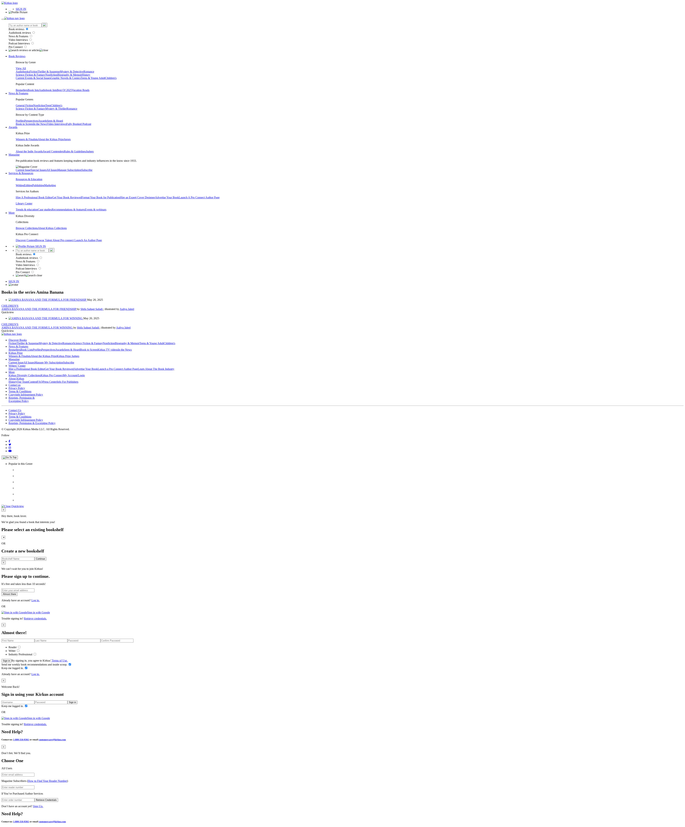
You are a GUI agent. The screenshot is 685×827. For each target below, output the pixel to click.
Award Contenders (53, 151)
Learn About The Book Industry (156, 368)
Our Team (22, 381)
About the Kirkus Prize (51, 139)
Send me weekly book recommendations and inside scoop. (34, 664)
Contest (32, 381)
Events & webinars (95, 209)
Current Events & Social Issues (33, 78)
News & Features (19, 36)
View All (21, 68)
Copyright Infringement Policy (26, 394)
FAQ (40, 381)
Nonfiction (51, 74)
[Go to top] (9, 457)
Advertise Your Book (167, 197)
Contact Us (15, 410)
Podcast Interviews (20, 43)
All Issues (51, 169)
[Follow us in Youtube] (10, 450)
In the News (40, 124)
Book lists (33, 90)
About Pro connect (63, 240)
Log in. (35, 600)
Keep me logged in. (12, 668)
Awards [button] (13, 127)
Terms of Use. (59, 660)
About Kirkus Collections (52, 228)
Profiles (20, 120)
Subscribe (86, 169)
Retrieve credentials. (35, 618)
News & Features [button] (18, 93)
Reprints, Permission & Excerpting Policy (22, 399)
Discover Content (25, 240)
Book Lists (27, 349)
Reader (13, 647)
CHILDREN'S (9, 305)
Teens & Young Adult (93, 78)
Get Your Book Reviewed (67, 197)
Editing (28, 185)
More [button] (12, 212)
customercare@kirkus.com (52, 739)
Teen (48, 105)
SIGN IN (21, 9)
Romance (88, 71)
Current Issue (23, 169)
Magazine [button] (14, 154)
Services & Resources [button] (21, 173)
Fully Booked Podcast (78, 124)
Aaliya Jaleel (127, 309)
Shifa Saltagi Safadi (91, 309)
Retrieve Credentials (46, 800)
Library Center (24, 203)
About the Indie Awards (29, 151)
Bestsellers (22, 90)
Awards (42, 120)
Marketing (50, 185)
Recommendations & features (68, 209)
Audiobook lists (48, 90)
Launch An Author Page (88, 240)
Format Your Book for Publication (101, 197)
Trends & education (27, 209)
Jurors (67, 139)
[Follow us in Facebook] (9, 441)
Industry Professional (21, 654)
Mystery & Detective (71, 71)
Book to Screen (24, 124)
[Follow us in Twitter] (10, 444)
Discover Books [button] (18, 340)
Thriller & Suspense (48, 71)
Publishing (38, 185)
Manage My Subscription (49, 362)
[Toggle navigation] (2, 19)
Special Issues (38, 169)
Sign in (6, 660)
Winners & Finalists (27, 139)
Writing (20, 185)
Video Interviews (19, 39)
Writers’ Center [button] (17, 365)
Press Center (50, 381)
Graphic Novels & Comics (66, 78)
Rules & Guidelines (75, 151)
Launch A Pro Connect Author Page (199, 197)
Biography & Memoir (69, 74)
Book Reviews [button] (17, 56)
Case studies (45, 209)
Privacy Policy (17, 388)
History (86, 74)
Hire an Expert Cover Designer (137, 197)
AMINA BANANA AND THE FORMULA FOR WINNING (37, 327)
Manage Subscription (69, 169)
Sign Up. (38, 806)
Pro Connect (16, 46)
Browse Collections (27, 228)
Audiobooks (23, 71)
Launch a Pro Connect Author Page (118, 368)
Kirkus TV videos (108, 349)
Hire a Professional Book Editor (27, 368)
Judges (90, 151)
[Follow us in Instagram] (10, 447)
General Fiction (24, 105)
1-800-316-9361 (21, 739)
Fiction (33, 71)
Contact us (15, 384)
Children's (110, 78)
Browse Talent (43, 240)
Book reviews (17, 29)
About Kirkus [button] (16, 378)
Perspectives (31, 120)
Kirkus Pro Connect (52, 375)
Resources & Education (29, 179)
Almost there (9, 594)
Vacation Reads (80, 90)
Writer (12, 650)
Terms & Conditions (20, 391)
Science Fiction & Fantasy (30, 74)
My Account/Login (74, 375)
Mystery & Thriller (56, 108)
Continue (40, 558)
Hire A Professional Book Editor (34, 197)
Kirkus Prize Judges (68, 356)
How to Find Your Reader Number (47, 780)
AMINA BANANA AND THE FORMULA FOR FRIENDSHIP (39, 309)
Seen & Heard (55, 120)
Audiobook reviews (20, 32)
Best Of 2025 (64, 90)
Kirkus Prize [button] (16, 352)
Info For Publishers (67, 381)
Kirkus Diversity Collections (25, 375)
